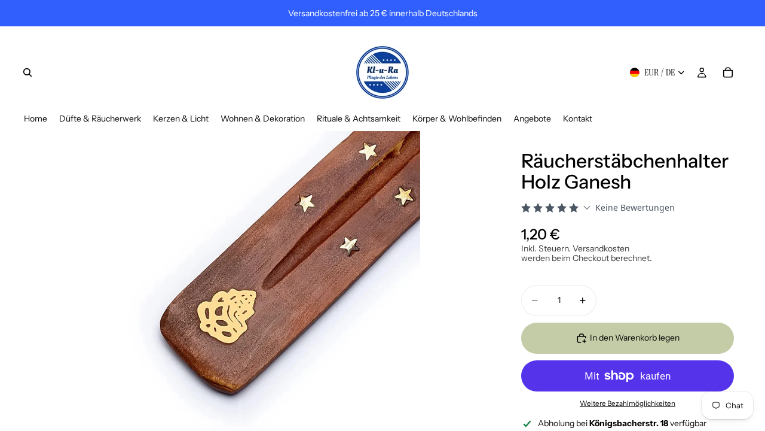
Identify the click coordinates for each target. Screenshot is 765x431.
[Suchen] (27, 72)
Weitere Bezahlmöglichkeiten (627, 403)
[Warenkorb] (728, 72)
